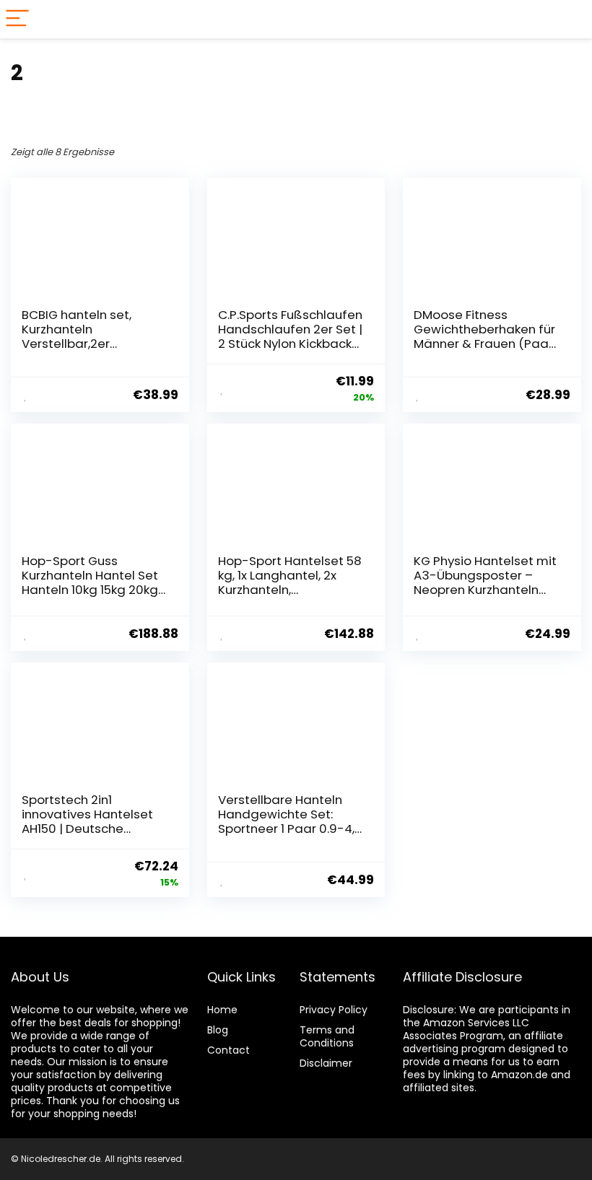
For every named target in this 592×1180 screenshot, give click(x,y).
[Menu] (17, 19)
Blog (217, 1030)
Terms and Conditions (327, 1036)
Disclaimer (326, 1063)
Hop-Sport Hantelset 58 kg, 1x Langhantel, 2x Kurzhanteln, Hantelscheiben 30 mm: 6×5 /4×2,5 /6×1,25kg (290, 589)
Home (222, 1009)
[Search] (569, 19)
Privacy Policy (333, 1009)
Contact (228, 1050)
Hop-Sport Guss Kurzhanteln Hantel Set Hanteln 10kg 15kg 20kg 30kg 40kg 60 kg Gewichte (90, 589)
